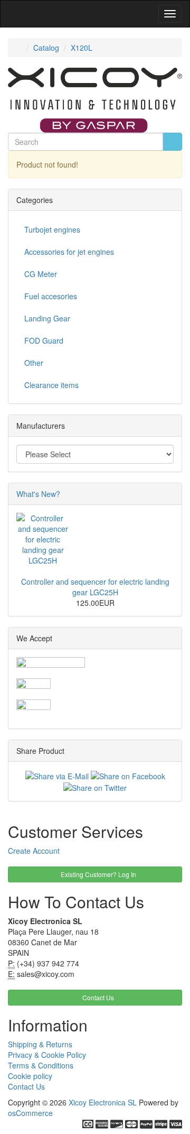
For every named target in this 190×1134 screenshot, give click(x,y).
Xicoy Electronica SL (103, 1102)
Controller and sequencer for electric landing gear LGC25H (95, 586)
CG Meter (40, 274)
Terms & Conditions (40, 1065)
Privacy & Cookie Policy (47, 1054)
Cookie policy (30, 1076)
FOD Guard (43, 340)
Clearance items (51, 385)
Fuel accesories (50, 296)
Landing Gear (47, 318)
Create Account (34, 850)
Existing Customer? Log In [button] (97, 874)
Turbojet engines (52, 229)
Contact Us (26, 1086)
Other (33, 362)
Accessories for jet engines (69, 251)
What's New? (38, 493)
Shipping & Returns (40, 1044)
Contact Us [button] (97, 997)
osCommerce (30, 1113)
